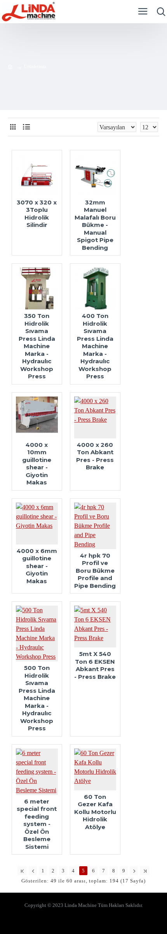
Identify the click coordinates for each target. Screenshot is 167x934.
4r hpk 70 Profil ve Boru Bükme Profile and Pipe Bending (95, 570)
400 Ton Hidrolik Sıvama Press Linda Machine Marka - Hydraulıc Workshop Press (95, 346)
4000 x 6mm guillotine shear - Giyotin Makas (37, 566)
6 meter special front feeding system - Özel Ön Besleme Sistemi (37, 824)
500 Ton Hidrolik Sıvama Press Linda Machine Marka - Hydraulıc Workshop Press (37, 698)
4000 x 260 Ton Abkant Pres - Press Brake (95, 456)
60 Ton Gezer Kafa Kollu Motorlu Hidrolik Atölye (95, 812)
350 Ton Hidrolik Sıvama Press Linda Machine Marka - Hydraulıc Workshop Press (37, 346)
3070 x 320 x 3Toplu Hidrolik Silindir (37, 214)
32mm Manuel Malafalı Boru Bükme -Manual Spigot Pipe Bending (95, 225)
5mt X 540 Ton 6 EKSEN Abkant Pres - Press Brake (95, 665)
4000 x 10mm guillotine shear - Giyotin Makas (36, 463)
